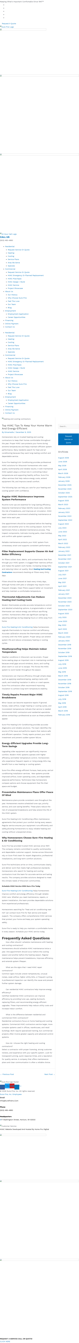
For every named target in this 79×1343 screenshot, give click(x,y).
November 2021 (64, 559)
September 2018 (65, 691)
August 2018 (63, 695)
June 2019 (62, 668)
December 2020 (64, 598)
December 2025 (64, 485)
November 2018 (64, 684)
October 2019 (63, 652)
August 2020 (63, 613)
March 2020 (63, 633)
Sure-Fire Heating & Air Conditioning (17, 627)
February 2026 (64, 477)
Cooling (11, 256)
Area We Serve (14, 263)
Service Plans (13, 259)
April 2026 (62, 469)
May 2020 (62, 625)
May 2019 (62, 672)
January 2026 (64, 481)
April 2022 (62, 539)
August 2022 (63, 524)
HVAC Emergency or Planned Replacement (26, 275)
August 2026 (63, 458)
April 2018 (62, 707)
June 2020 (62, 621)
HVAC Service (13, 285)
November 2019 (64, 648)
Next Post (49, 1074)
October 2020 (64, 606)
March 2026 (63, 473)
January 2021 (63, 594)
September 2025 (65, 497)
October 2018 (63, 687)
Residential (10, 246)
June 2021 (62, 578)
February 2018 (64, 715)
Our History (12, 295)
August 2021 (63, 571)
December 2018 (64, 680)
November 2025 (64, 489)
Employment (10, 311)
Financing (9, 320)
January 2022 (64, 551)
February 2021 (64, 590)
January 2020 (64, 641)
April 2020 (62, 629)
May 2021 (62, 582)
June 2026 (62, 462)
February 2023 (64, 508)
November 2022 (64, 516)
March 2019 (63, 676)
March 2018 (63, 711)
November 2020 (64, 602)
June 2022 (62, 532)
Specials (11, 266)
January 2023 (64, 512)
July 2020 (62, 617)
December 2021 (64, 555)
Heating (11, 253)
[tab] (27, 943)
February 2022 (64, 547)
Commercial (10, 269)
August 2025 (63, 501)
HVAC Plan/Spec (15, 279)
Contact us (10, 327)
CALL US (4, 237)
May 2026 (62, 466)
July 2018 (62, 699)
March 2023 (63, 504)
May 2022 (62, 536)
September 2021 (65, 567)
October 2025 (64, 493)
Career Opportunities (16, 317)
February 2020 (64, 637)
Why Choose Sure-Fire (17, 298)
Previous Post (7, 1074)
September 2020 (65, 610)
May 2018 (62, 703)
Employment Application (18, 314)
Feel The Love (13, 301)
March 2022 (63, 543)
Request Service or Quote (18, 250)
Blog (10, 308)
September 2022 (65, 520)
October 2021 (63, 563)
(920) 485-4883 (6, 1110)
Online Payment (11, 324)
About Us (9, 291)
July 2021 (62, 575)
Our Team (12, 304)
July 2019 (62, 664)
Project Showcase (15, 288)
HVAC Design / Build (16, 282)
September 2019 (65, 656)
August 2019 (63, 660)
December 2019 (64, 645)
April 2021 (62, 586)
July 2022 (62, 528)
